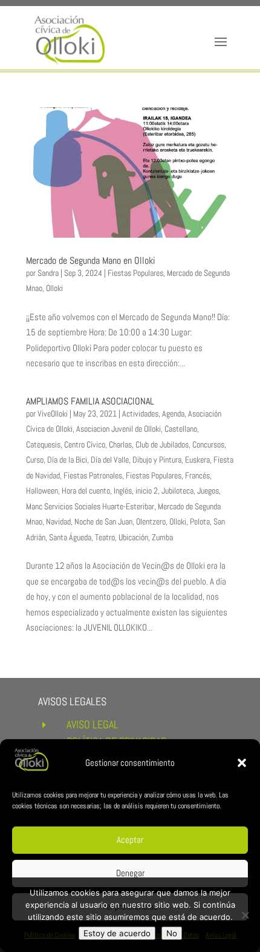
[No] (245, 915)
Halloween (42, 490)
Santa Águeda (70, 537)
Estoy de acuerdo (117, 933)
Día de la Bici (67, 459)
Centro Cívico (84, 444)
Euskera (197, 459)
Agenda (173, 413)
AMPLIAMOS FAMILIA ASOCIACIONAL (90, 401)
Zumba (162, 537)
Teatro (105, 537)
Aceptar (130, 839)
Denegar (130, 873)
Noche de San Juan (103, 521)
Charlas (120, 444)
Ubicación (133, 537)
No (171, 933)
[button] (242, 763)
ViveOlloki (52, 413)
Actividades (140, 413)
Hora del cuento (86, 490)
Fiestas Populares (135, 272)
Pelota (200, 521)
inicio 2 (146, 490)
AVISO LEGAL (93, 724)
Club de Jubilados (162, 444)
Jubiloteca (177, 490)
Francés (197, 475)
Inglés (123, 490)
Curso (35, 459)
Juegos (208, 490)
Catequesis (43, 444)
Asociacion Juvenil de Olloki (118, 428)
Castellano (180, 428)
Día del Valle (110, 459)
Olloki (54, 288)
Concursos (208, 444)
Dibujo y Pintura (156, 459)
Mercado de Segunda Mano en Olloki (90, 260)
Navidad (58, 521)
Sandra (48, 272)
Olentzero (151, 521)
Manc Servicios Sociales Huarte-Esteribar (90, 506)
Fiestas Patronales (92, 475)
